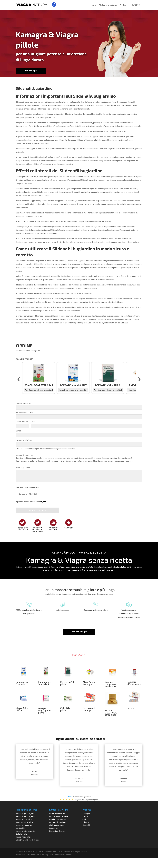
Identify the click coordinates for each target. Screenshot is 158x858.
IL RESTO (136, 5)
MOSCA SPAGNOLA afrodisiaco (111, 712)
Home (93, 5)
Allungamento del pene (58, 816)
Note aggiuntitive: (23, 467)
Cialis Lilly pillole (65, 709)
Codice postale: (22, 421)
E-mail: (18, 431)
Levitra (130, 708)
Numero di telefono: (24, 440)
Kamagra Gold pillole (67, 683)
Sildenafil (86, 825)
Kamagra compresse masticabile (111, 684)
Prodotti (123, 5)
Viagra (85, 816)
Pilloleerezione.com (63, 854)
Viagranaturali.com (41, 851)
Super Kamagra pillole (24, 822)
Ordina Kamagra (79, 631)
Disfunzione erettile (57, 813)
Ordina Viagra (30, 70)
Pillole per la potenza (108, 5)
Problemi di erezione (57, 822)
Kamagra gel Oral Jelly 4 (44, 683)
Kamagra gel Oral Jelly (22, 683)
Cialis (84, 819)
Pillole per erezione (56, 825)
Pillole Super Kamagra (88, 683)
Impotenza (53, 828)
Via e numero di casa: (24, 412)
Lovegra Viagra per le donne (44, 710)
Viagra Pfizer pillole (22, 709)
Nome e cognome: (23, 403)
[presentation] (18, 379)
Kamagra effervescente (134, 683)
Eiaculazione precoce (57, 819)
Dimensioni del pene (57, 831)
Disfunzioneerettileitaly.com (40, 854)
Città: (33, 421)
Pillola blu (86, 822)
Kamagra (86, 813)
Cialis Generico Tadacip (89, 709)
